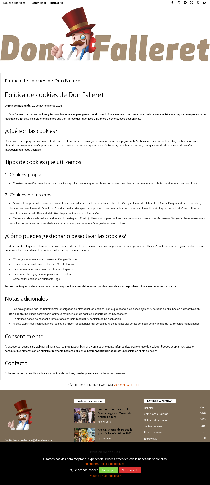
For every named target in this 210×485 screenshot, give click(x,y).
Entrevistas (151, 438)
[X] (191, 3)
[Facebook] (172, 3)
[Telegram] (185, 3)
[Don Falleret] (105, 34)
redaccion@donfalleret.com (37, 440)
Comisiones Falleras (156, 414)
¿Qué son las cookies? (105, 475)
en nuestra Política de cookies (104, 463)
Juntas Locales (153, 426)
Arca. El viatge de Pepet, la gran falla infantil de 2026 (115, 431)
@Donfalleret (128, 385)
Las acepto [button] (108, 470)
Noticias (149, 407)
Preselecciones (153, 432)
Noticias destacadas (156, 420)
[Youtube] (204, 3)
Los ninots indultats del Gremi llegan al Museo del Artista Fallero (115, 413)
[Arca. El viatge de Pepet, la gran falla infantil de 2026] (84, 435)
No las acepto (130, 470)
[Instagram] (178, 3)
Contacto (56, 3)
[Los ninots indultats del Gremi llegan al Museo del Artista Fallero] (84, 415)
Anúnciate (39, 3)
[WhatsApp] (197, 3)
